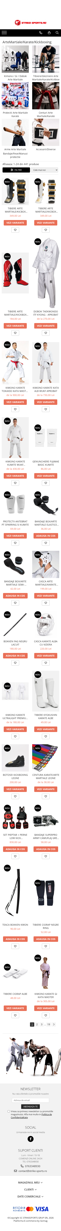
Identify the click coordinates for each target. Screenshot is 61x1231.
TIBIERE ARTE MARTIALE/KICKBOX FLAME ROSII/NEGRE (15, 313)
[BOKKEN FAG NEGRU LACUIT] (15, 624)
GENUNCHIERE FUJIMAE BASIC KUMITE (46, 463)
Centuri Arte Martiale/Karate (46, 114)
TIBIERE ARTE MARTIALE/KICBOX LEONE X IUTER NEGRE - (15, 210)
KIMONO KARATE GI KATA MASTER (46, 995)
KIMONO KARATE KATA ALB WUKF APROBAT (46, 389)
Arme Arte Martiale (15, 149)
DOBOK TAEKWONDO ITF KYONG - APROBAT (45, 313)
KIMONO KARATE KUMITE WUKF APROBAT (15, 463)
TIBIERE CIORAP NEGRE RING (46, 926)
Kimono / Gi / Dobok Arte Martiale (15, 77)
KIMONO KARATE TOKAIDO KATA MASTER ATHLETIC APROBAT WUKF (15, 389)
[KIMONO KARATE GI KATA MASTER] (45, 972)
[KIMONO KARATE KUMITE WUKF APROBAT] (15, 437)
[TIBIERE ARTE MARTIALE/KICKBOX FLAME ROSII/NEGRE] (15, 273)
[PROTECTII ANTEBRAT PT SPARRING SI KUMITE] (15, 504)
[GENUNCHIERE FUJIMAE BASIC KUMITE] (45, 437)
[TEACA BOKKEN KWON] (15, 892)
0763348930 (32, 1166)
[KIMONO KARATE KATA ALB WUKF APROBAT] (45, 362)
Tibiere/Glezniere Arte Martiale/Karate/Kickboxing (45, 77)
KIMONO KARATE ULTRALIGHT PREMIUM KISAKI (15, 716)
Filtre (17, 170)
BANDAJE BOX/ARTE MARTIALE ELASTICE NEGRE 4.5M (46, 523)
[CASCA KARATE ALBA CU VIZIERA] (45, 624)
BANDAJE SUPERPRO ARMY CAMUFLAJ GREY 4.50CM (45, 836)
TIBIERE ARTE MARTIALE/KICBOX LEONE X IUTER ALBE (45, 210)
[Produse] (5, 33)
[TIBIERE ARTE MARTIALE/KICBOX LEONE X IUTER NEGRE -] (15, 191)
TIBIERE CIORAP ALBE (15, 993)
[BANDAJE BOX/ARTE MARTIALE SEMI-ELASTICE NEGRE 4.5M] (15, 564)
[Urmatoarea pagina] (54, 1024)
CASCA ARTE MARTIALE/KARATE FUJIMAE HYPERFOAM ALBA (46, 583)
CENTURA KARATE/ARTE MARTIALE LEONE (45, 776)
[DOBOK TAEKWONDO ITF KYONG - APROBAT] (45, 273)
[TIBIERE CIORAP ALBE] (15, 972)
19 (48, 1024)
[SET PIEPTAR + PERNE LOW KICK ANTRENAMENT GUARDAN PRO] (15, 817)
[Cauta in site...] (57, 32)
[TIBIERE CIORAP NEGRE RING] (45, 892)
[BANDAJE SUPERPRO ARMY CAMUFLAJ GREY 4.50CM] (45, 817)
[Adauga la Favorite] (15, 230)
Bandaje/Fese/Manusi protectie (15, 155)
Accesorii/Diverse (46, 149)
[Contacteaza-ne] (41, 32)
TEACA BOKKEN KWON (15, 924)
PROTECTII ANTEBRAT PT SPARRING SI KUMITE (15, 523)
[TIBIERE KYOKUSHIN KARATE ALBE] (45, 691)
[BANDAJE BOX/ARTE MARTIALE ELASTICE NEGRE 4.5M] (45, 504)
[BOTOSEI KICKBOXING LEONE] (15, 758)
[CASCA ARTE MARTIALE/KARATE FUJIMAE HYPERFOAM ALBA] (45, 564)
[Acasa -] (30, 23)
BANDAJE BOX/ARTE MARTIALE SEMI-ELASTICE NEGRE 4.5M (15, 583)
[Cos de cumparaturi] (49, 32)
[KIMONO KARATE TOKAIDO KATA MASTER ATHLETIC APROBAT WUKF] (15, 362)
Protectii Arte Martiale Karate (15, 114)
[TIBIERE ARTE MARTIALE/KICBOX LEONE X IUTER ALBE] (45, 191)
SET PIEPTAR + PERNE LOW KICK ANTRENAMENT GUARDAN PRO (15, 836)
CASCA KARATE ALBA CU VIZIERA (45, 643)
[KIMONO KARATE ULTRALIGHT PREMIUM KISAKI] (15, 691)
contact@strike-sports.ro (32, 1171)
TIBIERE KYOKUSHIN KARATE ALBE (45, 716)
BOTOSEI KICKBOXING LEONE (15, 776)
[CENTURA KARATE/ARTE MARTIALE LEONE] (45, 758)
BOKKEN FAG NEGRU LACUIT (15, 643)
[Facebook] (31, 1139)
